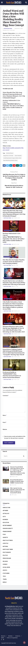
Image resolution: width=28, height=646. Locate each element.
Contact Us (17, 636)
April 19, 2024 (15, 286)
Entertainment (8, 207)
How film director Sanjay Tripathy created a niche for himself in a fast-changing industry (13, 261)
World (5, 582)
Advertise (10, 636)
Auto (4, 516)
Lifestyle (5, 543)
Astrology (6, 513)
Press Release (7, 558)
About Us (3, 636)
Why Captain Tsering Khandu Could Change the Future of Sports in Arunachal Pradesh (17, 490)
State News (6, 573)
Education (6, 522)
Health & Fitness (8, 540)
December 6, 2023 (16, 311)
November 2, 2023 (16, 333)
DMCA (2, 637)
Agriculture (6, 507)
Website (5, 429)
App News (5, 510)
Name (5, 415)
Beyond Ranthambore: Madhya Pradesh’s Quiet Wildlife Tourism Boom (17, 481)
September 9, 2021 (18, 28)
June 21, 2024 (15, 265)
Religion (5, 561)
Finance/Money (7, 531)
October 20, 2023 (16, 356)
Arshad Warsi (9, 153)
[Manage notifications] (24, 642)
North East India (8, 28)
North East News (8, 549)
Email (5, 422)
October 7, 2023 (16, 379)
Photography (7, 552)
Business (6, 346)
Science (5, 564)
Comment (6, 395)
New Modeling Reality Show (10, 160)
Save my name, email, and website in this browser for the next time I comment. (14, 437)
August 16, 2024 (16, 244)
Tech (4, 576)
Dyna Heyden (18, 155)
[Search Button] (23, 456)
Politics (5, 555)
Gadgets (5, 537)
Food (4, 534)
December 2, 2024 (16, 218)
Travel (5, 579)
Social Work (6, 567)
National (5, 546)
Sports (5, 570)
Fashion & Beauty (8, 528)
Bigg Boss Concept (8, 155)
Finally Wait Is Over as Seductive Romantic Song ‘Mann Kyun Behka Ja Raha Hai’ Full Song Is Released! (14, 282)
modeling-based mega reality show (12, 158)
